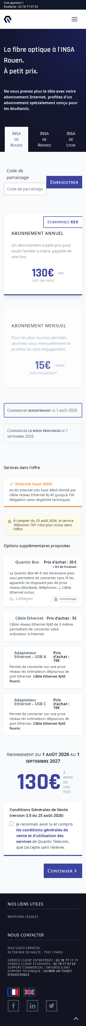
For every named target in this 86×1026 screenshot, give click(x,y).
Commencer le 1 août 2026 (42, 410)
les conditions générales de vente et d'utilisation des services (42, 835)
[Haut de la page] (76, 1017)
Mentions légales (23, 917)
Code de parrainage (18, 174)
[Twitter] (51, 1006)
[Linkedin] (32, 1006)
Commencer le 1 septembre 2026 (37, 433)
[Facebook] (13, 1006)
